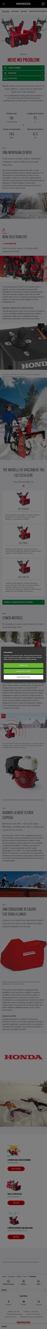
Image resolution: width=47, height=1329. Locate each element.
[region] (23, 664)
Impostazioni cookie (23, 677)
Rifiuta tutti (23, 665)
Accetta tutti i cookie (23, 671)
